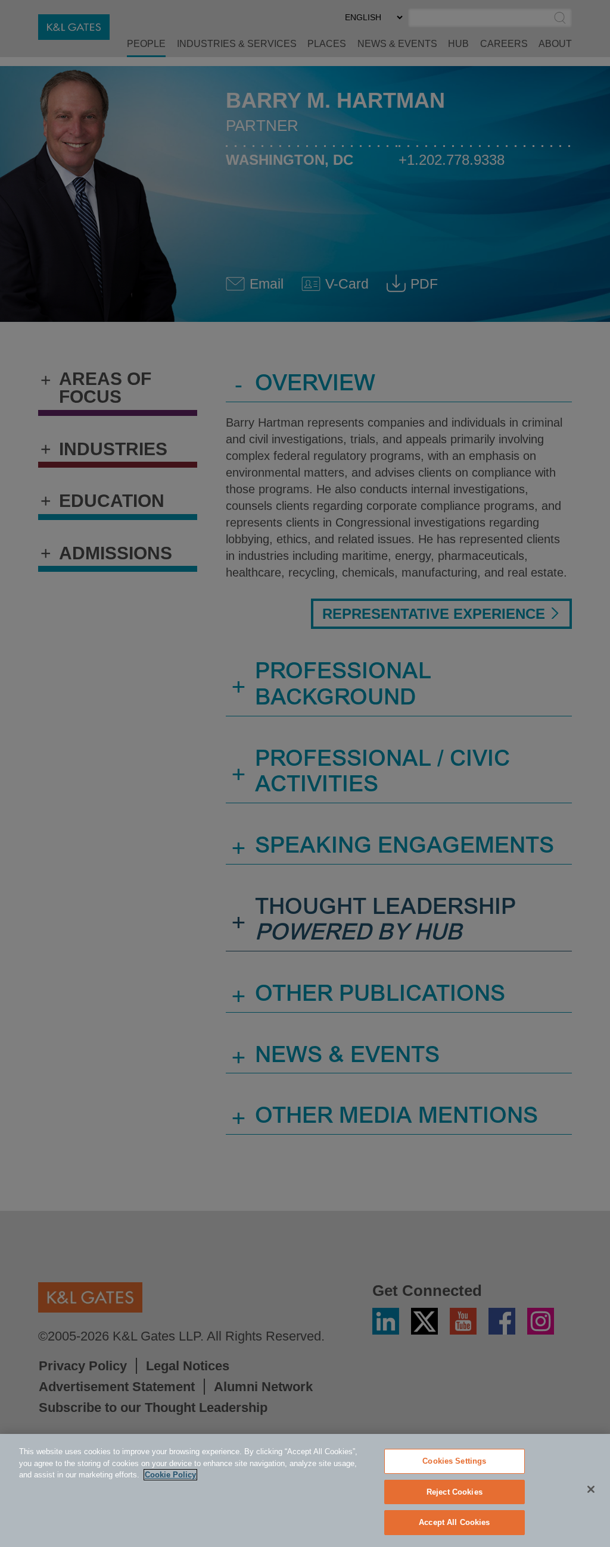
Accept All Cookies (454, 1522)
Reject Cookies (455, 1492)
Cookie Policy (170, 1474)
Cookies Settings (454, 1461)
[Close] (591, 1489)
